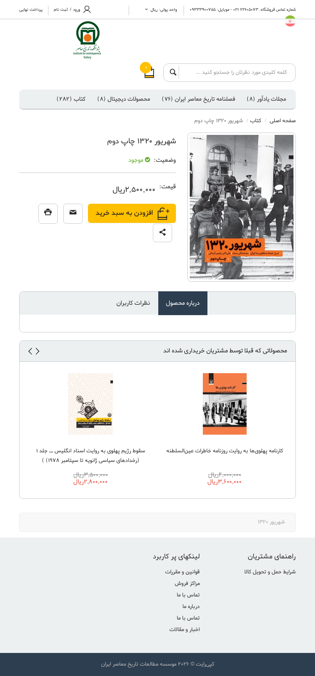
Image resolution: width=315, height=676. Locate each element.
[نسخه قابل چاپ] (48, 214)
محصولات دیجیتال (123, 99)
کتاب (71, 99)
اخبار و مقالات (184, 630)
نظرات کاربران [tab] (133, 303)
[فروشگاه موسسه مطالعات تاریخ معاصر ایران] (73, 40)
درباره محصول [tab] (183, 303)
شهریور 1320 (271, 522)
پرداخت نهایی (31, 10)
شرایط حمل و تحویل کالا (270, 572)
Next (30, 351)
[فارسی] (290, 21)
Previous (37, 351)
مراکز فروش (187, 584)
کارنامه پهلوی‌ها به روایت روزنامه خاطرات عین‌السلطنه (224, 451)
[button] (162, 233)
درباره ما (191, 607)
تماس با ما (188, 595)
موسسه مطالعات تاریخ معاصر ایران (138, 664)
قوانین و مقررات (182, 572)
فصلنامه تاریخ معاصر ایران (198, 99)
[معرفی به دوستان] (73, 214)
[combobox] (235, 72)
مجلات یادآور (266, 99)
